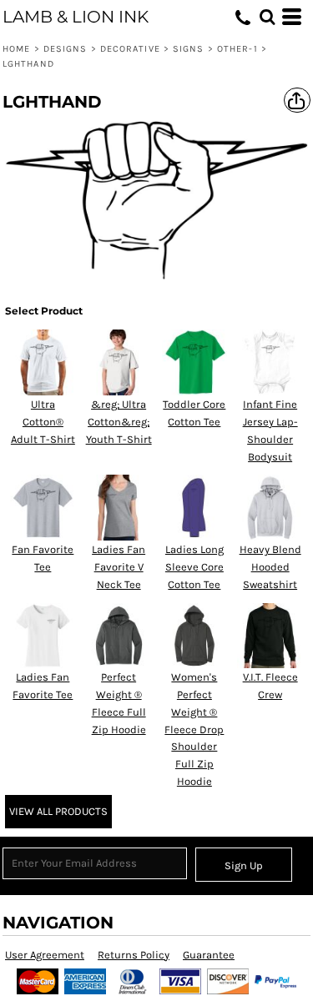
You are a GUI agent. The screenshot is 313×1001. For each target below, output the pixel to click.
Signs (188, 48)
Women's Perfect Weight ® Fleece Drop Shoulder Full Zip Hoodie (194, 729)
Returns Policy (133, 954)
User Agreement (44, 954)
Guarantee (209, 954)
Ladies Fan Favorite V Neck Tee (118, 567)
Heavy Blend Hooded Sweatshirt (270, 567)
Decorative (130, 48)
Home (16, 48)
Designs (65, 48)
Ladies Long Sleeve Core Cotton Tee (194, 567)
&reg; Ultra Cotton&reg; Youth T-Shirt (119, 421)
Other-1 (237, 48)
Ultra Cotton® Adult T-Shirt (43, 421)
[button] (267, 16)
